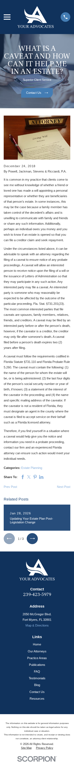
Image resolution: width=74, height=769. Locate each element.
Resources (37, 698)
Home (37, 644)
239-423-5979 (37, 594)
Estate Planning (31, 468)
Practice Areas (37, 658)
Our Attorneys (37, 651)
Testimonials (37, 678)
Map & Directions (37, 625)
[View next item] (32, 538)
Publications (37, 664)
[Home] (35, 17)
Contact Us (37, 692)
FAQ (37, 671)
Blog (37, 685)
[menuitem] (26, 748)
